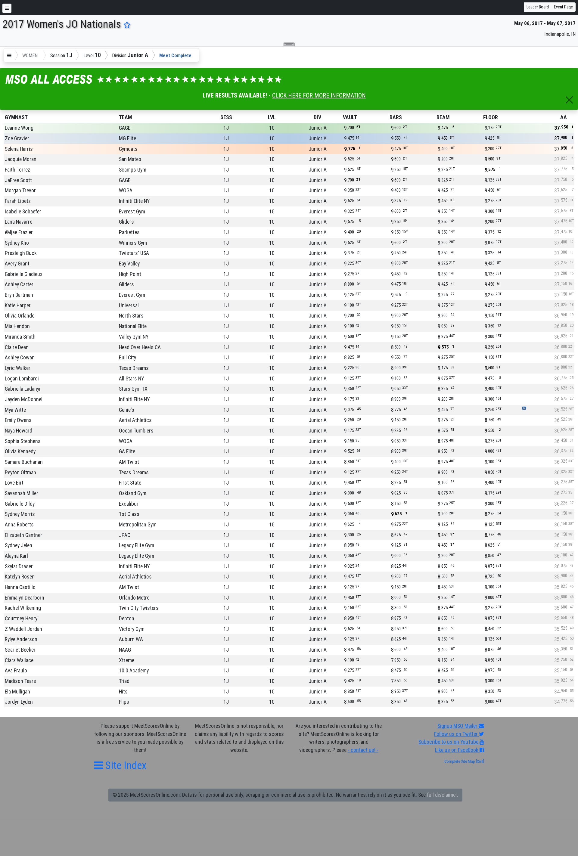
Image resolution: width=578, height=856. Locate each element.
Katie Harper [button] (18, 305)
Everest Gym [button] (132, 212)
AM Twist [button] (129, 462)
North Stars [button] (131, 316)
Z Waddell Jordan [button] (23, 629)
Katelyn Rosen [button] (20, 577)
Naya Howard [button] (18, 431)
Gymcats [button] (128, 149)
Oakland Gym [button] (132, 493)
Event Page (563, 7)
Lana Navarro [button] (19, 222)
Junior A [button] (318, 128)
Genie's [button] (126, 410)
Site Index (125, 765)
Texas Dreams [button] (134, 368)
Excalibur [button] (128, 504)
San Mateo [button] (130, 159)
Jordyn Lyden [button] (19, 702)
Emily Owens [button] (18, 420)
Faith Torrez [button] (17, 170)
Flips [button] (124, 702)
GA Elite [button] (127, 451)
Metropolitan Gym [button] (138, 525)
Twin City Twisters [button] (139, 608)
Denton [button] (126, 619)
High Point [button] (130, 274)
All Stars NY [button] (131, 379)
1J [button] (226, 128)
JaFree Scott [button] (18, 180)
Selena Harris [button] (19, 149)
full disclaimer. (442, 795)
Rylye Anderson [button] (21, 639)
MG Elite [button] (127, 138)
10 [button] (272, 128)
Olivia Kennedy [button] (20, 451)
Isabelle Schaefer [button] (23, 212)
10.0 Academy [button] (134, 671)
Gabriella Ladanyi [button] (22, 389)
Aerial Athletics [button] (135, 420)
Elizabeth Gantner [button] (23, 535)
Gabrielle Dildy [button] (20, 504)
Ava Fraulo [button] (16, 671)
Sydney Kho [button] (17, 243)
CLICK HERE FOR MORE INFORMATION (319, 95)
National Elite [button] (133, 326)
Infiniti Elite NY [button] (134, 201)
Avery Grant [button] (17, 264)
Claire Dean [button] (17, 347)
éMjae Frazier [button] (19, 232)
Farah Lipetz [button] (18, 201)
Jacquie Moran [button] (20, 159)
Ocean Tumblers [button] (136, 431)
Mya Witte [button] (15, 410)
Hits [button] (123, 692)
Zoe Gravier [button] (17, 138)
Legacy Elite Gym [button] (136, 545)
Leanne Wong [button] (19, 128)
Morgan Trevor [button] (20, 191)
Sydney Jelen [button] (18, 545)
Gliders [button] (126, 222)
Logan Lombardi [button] (22, 379)
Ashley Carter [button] (19, 284)
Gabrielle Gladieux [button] (23, 274)
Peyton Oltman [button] (20, 473)
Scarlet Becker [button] (20, 650)
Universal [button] (129, 305)
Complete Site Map (459, 761)
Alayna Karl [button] (16, 556)
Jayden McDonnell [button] (24, 399)
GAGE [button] (124, 128)
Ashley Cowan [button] (20, 358)
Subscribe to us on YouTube (449, 742)
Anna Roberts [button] (19, 525)
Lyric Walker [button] (17, 368)
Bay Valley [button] (129, 264)
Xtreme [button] (126, 660)
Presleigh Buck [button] (21, 253)
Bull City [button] (127, 358)
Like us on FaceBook (457, 750)
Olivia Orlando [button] (20, 316)
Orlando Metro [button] (134, 598)
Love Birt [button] (14, 483)
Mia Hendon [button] (17, 326)
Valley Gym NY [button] (133, 337)
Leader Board (538, 7)
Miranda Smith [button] (20, 337)
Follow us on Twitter (456, 734)
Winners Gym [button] (133, 243)
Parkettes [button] (129, 232)
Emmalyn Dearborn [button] (24, 598)
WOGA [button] (125, 191)
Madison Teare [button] (20, 681)
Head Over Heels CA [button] (140, 347)
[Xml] (479, 761)
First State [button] (130, 483)
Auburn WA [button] (131, 639)
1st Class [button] (129, 514)
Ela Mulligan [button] (17, 692)
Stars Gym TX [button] (133, 389)
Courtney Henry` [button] (22, 619)
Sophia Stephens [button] (23, 441)
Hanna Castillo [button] (20, 587)
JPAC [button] (124, 535)
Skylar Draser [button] (19, 566)
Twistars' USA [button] (134, 253)
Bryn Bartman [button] (19, 295)
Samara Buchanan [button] (24, 462)
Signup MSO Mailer (458, 726)
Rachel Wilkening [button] (23, 608)
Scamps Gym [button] (132, 170)
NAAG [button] (125, 650)
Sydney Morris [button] (20, 514)
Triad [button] (124, 681)
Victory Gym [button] (131, 629)
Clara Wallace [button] (19, 660)
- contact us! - (363, 750)
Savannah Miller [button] (21, 493)
